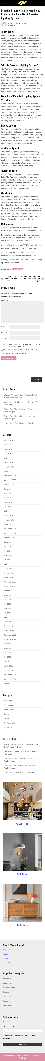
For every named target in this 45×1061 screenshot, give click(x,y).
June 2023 (8, 608)
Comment (5, 300)
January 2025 (9, 524)
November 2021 (10, 679)
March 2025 (8, 516)
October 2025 (9, 485)
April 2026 (7, 458)
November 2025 (10, 480)
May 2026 (7, 454)
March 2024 (8, 569)
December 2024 (10, 529)
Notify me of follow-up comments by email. (20, 350)
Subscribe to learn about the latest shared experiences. (19, 1037)
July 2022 (7, 657)
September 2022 (10, 648)
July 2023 (7, 604)
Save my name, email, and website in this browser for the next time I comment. (22, 345)
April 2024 (7, 564)
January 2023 (9, 631)
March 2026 (8, 462)
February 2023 (9, 626)
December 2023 (10, 582)
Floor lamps (8, 705)
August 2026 (8, 440)
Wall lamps (8, 727)
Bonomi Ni (13, 26)
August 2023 (8, 600)
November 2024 (10, 533)
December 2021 (10, 675)
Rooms (6, 714)
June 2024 (8, 555)
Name (4, 327)
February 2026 (9, 467)
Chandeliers (8, 701)
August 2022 (8, 653)
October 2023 (9, 591)
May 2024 (7, 560)
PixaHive (22, 1058)
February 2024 (9, 573)
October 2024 (9, 538)
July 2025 (7, 498)
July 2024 (7, 551)
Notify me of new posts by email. (16, 353)
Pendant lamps (9, 710)
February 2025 (9, 520)
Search (36, 379)
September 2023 (10, 595)
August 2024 (8, 546)
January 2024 (9, 577)
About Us (6, 950)
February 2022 (9, 670)
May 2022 (7, 662)
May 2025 (7, 507)
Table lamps (8, 718)
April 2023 (7, 617)
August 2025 (8, 493)
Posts (5, 954)
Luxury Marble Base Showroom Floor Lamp (20, 423)
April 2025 (7, 511)
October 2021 (9, 684)
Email (4, 332)
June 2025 (8, 502)
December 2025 (10, 476)
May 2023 (7, 613)
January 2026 (9, 471)
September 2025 (10, 489)
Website (4, 338)
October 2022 (9, 644)
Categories (7, 963)
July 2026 (7, 445)
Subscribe (22, 1044)
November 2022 (10, 639)
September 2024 (10, 542)
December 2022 (10, 635)
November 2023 (10, 586)
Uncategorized (17, 269)
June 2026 (8, 449)
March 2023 (8, 622)
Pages (5, 958)
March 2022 (8, 666)
